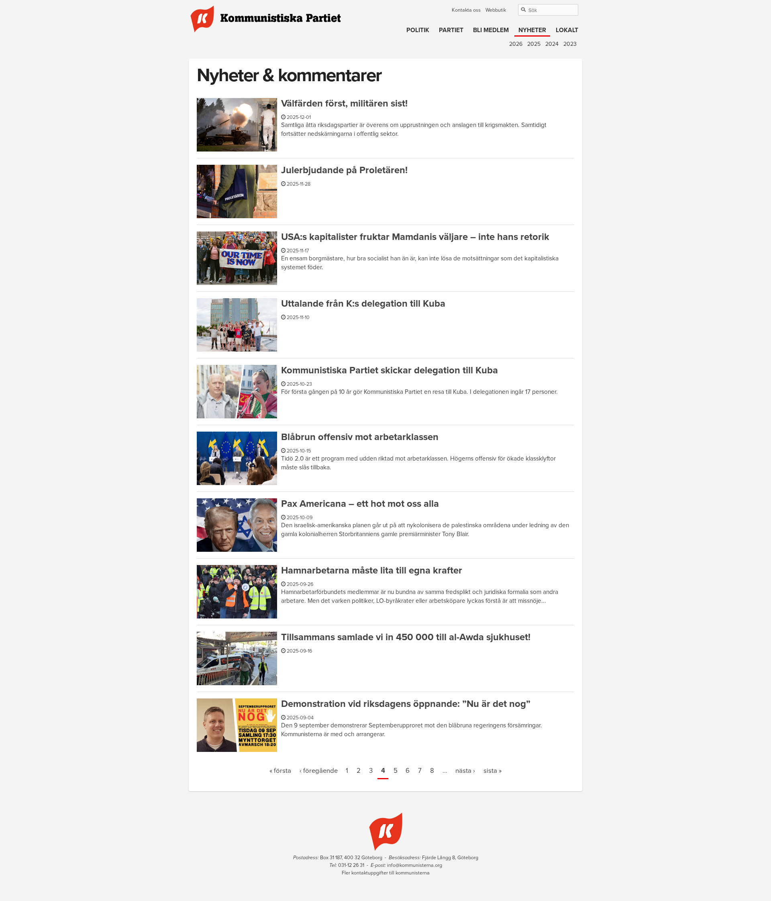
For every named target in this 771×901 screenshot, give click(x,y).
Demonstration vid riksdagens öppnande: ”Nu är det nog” (405, 704)
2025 (534, 44)
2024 (552, 44)
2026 (515, 44)
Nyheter (532, 30)
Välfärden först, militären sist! (344, 103)
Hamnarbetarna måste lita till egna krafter (371, 570)
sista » (492, 771)
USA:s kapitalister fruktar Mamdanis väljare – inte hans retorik (415, 237)
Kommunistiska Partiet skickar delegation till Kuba (389, 370)
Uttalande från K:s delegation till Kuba (363, 303)
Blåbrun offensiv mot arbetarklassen (360, 437)
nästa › (465, 771)
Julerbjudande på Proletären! (344, 170)
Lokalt (567, 30)
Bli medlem (491, 30)
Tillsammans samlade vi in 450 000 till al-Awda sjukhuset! (405, 637)
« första (280, 771)
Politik (417, 30)
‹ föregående (319, 771)
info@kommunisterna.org (414, 865)
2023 (570, 44)
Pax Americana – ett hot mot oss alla (360, 504)
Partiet (451, 30)
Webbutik (495, 10)
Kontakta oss (466, 10)
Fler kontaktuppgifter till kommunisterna (386, 873)
